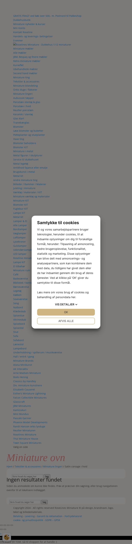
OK (66, 312)
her (73, 297)
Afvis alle (66, 321)
